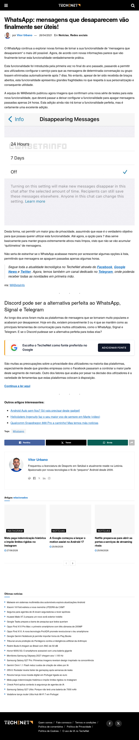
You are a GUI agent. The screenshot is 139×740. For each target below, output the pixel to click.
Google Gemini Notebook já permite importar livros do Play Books (39, 635)
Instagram (15, 530)
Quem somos (45, 722)
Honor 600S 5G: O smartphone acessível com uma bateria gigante (39, 650)
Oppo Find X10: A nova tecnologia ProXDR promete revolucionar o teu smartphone (48, 631)
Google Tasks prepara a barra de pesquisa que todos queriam (37, 621)
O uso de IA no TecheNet (75, 731)
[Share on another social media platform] (132, 442)
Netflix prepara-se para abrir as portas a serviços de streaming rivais (113, 541)
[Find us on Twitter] (118, 723)
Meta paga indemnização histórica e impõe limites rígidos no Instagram (25, 541)
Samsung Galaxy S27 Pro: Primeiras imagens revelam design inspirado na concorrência (50, 660)
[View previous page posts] (66, 563)
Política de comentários (50, 726)
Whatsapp (18, 431)
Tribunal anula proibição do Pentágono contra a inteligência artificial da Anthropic (47, 640)
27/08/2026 (12, 550)
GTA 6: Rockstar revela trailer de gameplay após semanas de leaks (40, 669)
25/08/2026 (57, 546)
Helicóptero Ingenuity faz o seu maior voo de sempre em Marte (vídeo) (55, 417)
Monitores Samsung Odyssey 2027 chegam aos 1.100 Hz (35, 655)
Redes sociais (79, 35)
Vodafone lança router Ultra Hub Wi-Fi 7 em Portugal (32, 694)
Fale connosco (63, 722)
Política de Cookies (48, 731)
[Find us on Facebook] (109, 723)
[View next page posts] (72, 563)
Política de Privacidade (79, 726)
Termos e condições (85, 722)
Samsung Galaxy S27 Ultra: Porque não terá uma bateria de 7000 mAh (42, 689)
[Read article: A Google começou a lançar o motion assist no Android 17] (70, 519)
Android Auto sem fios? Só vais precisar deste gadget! (45, 410)
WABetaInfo (17, 285)
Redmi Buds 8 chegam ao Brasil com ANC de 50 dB (32, 645)
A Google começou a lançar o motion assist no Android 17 (67, 540)
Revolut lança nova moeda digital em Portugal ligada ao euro (37, 674)
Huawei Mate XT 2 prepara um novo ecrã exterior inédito (34, 616)
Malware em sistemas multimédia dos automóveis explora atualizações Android (46, 602)
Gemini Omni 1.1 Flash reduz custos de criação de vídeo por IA (38, 665)
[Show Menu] (6, 5)
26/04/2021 (45, 35)
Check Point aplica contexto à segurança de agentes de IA (35, 684)
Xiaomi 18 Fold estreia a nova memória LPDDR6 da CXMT (36, 607)
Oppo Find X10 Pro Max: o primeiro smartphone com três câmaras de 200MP (44, 626)
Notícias (64, 35)
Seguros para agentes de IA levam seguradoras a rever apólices (38, 611)
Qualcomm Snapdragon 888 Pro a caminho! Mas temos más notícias (54, 423)
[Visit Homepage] (69, 5)
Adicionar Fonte (114, 347)
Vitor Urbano (24, 35)
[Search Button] (133, 5)
